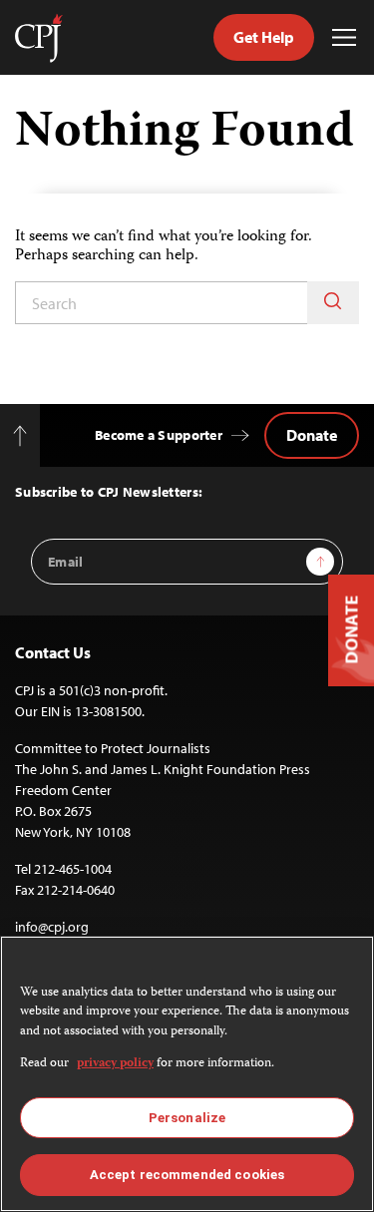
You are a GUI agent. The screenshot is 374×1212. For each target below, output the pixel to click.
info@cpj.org (52, 927)
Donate (311, 435)
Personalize (187, 1117)
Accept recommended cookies (187, 1174)
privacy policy (115, 1063)
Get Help (263, 37)
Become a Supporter (158, 435)
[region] (187, 1074)
